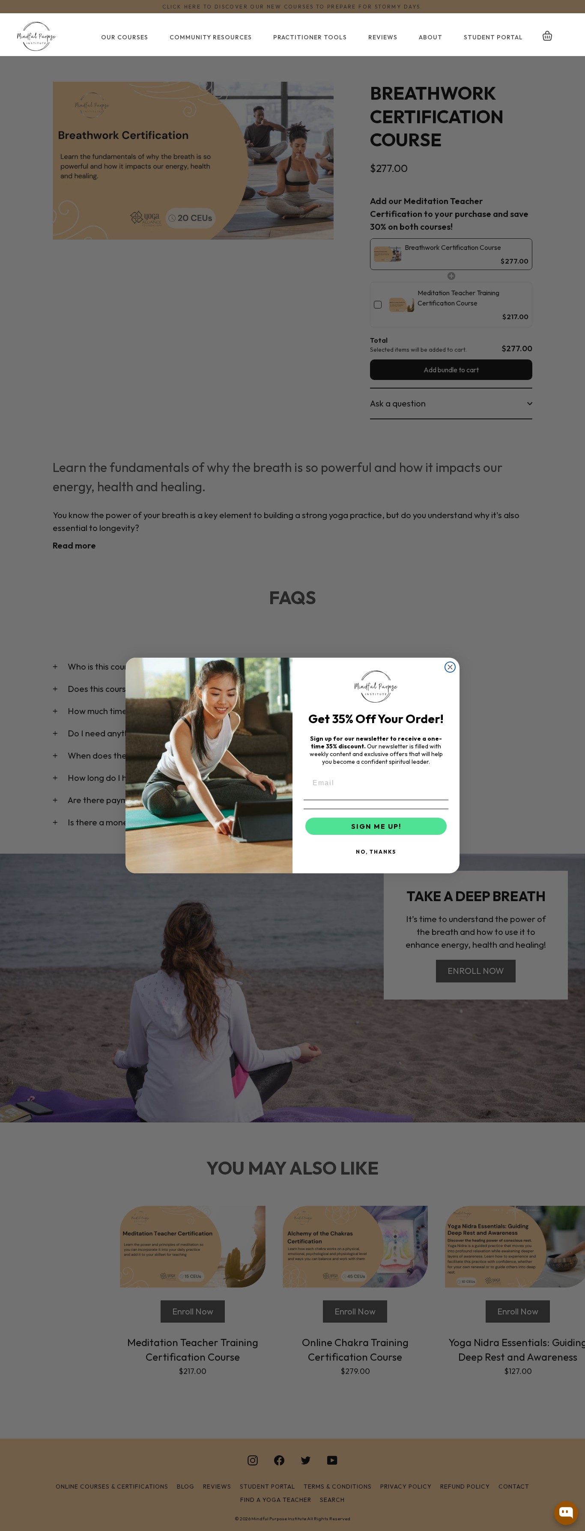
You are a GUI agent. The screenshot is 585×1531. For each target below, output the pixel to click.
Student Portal (493, 37)
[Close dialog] (450, 667)
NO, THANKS (376, 852)
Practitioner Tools (310, 37)
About (430, 37)
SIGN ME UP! (376, 826)
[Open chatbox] (566, 1513)
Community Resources (211, 37)
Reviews (382, 37)
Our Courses (124, 37)
